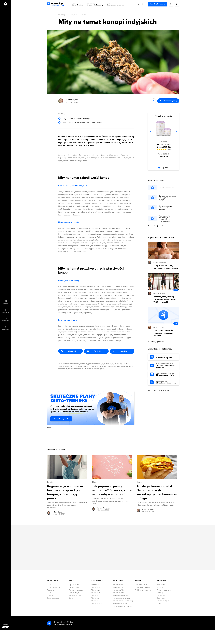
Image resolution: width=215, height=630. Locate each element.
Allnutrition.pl (95, 587)
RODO (49, 593)
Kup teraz (165, 168)
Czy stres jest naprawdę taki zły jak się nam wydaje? (167, 198)
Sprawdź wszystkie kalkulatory (158, 390)
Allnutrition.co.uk (96, 603)
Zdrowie (84, 15)
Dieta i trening (77, 4)
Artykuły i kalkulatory (95, 4)
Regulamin (50, 590)
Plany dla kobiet (74, 587)
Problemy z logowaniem (143, 590)
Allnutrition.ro (95, 595)
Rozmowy (5, 320)
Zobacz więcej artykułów (156, 226)
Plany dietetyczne (75, 593)
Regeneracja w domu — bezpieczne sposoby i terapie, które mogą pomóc (65, 492)
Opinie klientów (74, 585)
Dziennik (6, 303)
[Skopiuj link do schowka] (153, 100)
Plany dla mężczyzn (76, 590)
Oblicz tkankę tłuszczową (166, 382)
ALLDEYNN (163, 142)
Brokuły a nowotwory (166, 188)
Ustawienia (5, 329)
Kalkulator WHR (118, 590)
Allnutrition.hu (95, 598)
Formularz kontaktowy (142, 587)
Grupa (5, 624)
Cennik (71, 598)
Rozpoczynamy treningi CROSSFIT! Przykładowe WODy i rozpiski (164, 299)
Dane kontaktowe (53, 598)
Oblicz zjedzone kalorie (165, 374)
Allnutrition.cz (95, 590)
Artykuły (74, 15)
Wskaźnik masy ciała (164, 357)
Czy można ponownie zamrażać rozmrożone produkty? (163, 333)
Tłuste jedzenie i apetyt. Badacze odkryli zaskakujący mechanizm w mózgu (157, 492)
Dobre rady (161, 598)
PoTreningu (62, 15)
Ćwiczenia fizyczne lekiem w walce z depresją (165, 208)
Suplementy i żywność (115, 4)
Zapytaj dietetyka (163, 601)
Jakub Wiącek (71, 100)
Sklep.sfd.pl (95, 585)
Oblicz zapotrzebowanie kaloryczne (165, 365)
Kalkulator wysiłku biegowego (123, 606)
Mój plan (5, 312)
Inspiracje (160, 593)
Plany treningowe (75, 595)
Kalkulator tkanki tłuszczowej (123, 601)
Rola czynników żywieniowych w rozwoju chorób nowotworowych (164, 218)
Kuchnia (160, 587)
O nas (49, 585)
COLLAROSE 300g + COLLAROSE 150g (163, 145)
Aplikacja (50, 595)
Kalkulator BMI (118, 585)
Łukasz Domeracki (59, 512)
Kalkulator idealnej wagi (121, 595)
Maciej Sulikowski (159, 294)
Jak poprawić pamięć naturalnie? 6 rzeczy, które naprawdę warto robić (112, 490)
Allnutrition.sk (95, 593)
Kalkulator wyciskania (120, 603)
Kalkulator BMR (118, 587)
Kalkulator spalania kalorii (121, 598)
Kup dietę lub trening (157, 4)
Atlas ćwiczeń (161, 585)
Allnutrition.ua (95, 601)
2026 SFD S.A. (68, 622)
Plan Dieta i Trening (141, 585)
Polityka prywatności (54, 587)
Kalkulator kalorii (118, 593)
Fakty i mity (161, 595)
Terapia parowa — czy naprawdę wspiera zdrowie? (166, 267)
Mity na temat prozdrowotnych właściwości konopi (82, 122)
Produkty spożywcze (164, 590)
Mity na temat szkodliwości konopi (76, 119)
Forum (159, 603)
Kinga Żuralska (158, 327)
